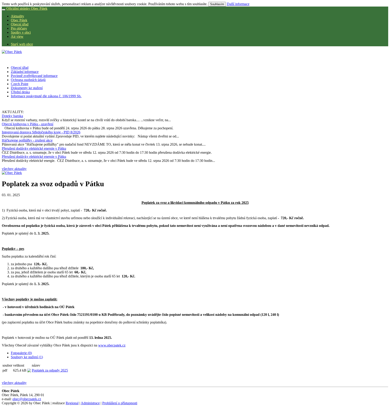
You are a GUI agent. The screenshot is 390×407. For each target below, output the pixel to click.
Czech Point (19, 84)
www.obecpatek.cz (111, 345)
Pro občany (19, 28)
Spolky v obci (21, 32)
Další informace (238, 4)
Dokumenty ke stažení (27, 88)
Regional (72, 403)
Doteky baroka (12, 116)
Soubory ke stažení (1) (27, 357)
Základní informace (25, 72)
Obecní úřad (19, 24)
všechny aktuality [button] (14, 169)
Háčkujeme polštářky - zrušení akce (27, 140)
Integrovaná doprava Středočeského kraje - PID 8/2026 (41, 132)
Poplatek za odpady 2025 (50, 370)
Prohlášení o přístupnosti (119, 403)
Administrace (90, 403)
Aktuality (17, 16)
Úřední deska (20, 92)
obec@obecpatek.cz (26, 399)
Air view (17, 36)
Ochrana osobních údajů (28, 80)
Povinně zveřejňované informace (34, 76)
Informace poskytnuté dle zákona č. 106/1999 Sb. (46, 96)
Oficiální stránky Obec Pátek (26, 8)
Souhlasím (217, 4)
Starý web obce (22, 44)
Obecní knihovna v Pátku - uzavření (27, 124)
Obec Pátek (19, 20)
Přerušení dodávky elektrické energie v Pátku (34, 148)
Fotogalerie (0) (21, 353)
